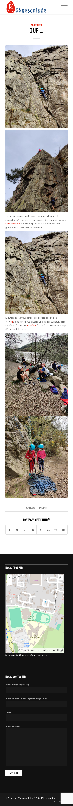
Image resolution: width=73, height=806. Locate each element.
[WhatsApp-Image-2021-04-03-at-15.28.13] (36, 86)
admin (44, 507)
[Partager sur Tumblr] (40, 529)
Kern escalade (12, 223)
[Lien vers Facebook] (54, 801)
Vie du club (36, 24)
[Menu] (63, 7)
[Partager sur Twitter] (17, 529)
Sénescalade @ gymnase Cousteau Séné (26, 655)
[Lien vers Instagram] (59, 801)
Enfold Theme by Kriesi (46, 798)
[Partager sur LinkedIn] (32, 529)
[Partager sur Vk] (48, 529)
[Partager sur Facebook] (9, 529)
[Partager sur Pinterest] (25, 529)
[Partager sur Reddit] (56, 529)
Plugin (60, 650)
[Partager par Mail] (64, 529)
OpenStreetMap (30, 650)
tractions (32, 325)
